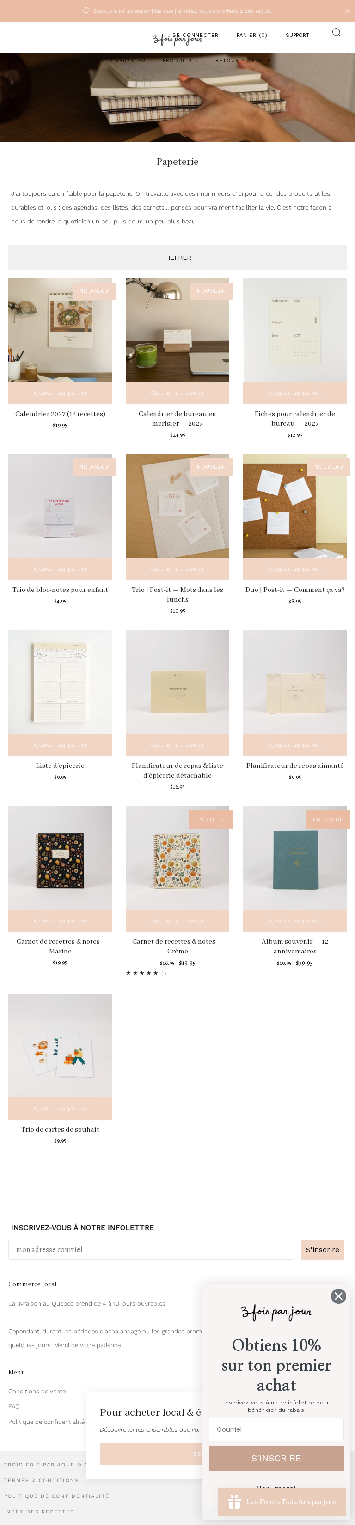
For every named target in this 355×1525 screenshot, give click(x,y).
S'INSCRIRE (276, 1458)
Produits (177, 61)
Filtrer (177, 257)
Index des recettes (39, 1512)
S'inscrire (322, 1249)
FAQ (14, 1406)
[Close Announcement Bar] (347, 11)
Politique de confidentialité (46, 1421)
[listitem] (177, 11)
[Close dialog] (339, 1296)
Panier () (252, 35)
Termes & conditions (41, 1480)
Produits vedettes (115, 61)
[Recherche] (334, 35)
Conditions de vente (37, 1391)
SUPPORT (297, 35)
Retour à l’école (243, 61)
